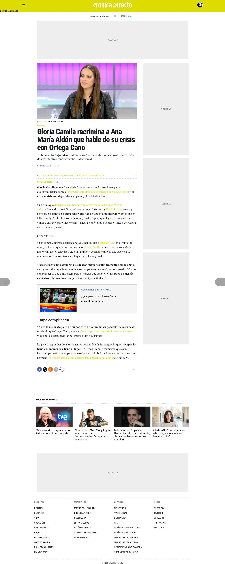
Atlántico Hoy (82, 527)
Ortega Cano (107, 243)
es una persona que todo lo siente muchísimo (108, 331)
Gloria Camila (67, 176)
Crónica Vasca (82, 512)
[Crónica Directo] (112, 5)
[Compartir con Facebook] (39, 369)
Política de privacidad (127, 527)
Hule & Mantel (82, 537)
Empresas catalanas (126, 537)
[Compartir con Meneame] (50, 369)
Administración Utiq (126, 552)
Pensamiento (41, 527)
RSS (116, 522)
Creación (39, 522)
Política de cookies (125, 532)
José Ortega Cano (50, 176)
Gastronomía (42, 542)
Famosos (41, 125)
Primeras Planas (43, 547)
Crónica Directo (45, 182)
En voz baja (40, 552)
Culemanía (80, 517)
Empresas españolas (126, 542)
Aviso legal (120, 512)
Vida (36, 517)
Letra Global (81, 522)
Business (39, 512)
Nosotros (120, 508)
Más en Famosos (47, 399)
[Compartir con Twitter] (45, 369)
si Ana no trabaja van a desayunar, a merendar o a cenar (81, 358)
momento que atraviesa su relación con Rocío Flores (98, 191)
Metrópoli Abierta (85, 508)
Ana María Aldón (97, 176)
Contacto (120, 517)
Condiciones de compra (128, 547)
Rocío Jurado (81, 176)
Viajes (37, 532)
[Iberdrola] (126, 16)
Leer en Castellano (9, 10)
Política (38, 508)
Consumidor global (86, 532)
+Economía (40, 537)
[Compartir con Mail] (56, 369)
